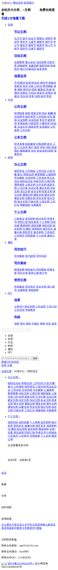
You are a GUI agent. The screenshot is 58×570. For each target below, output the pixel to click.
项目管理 (30, 116)
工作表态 (49, 232)
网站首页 (18, 2)
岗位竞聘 (29, 306)
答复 (31, 96)
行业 (10, 99)
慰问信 (27, 89)
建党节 (24, 45)
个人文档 (20, 212)
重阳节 (40, 48)
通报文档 (28, 194)
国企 (16, 150)
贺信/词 (24, 96)
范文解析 (19, 177)
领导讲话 (19, 171)
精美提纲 (19, 269)
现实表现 (33, 222)
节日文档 (20, 31)
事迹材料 (25, 225)
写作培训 (41, 256)
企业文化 (22, 126)
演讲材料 (37, 229)
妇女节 (32, 38)
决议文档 (25, 191)
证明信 (49, 93)
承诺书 (40, 93)
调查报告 (25, 205)
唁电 (34, 89)
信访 (33, 150)
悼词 (25, 86)
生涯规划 (44, 126)
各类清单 (42, 69)
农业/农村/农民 (45, 150)
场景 (17, 300)
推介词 (24, 69)
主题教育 (19, 62)
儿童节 (32, 42)
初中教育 (17, 528)
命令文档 (36, 191)
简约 (22, 323)
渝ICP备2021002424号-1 (21, 563)
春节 (25, 38)
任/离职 (27, 229)
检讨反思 (41, 218)
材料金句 (30, 269)
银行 (31, 147)
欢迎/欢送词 (32, 82)
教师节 (40, 45)
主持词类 (30, 177)
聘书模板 (48, 86)
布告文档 (39, 181)
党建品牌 (33, 65)
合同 (49, 116)
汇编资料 (51, 174)
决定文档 (24, 400)
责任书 (43, 120)
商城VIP (6, 362)
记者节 (32, 48)
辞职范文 (28, 232)
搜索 (35, 358)
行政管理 (33, 123)
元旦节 (18, 38)
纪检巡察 (41, 144)
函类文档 (29, 396)
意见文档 (41, 198)
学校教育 (30, 310)
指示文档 (46, 407)
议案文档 (30, 198)
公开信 (38, 86)
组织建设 (30, 144)
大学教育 (27, 528)
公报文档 (49, 181)
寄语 (49, 96)
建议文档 (44, 188)
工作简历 (19, 235)
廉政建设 (25, 150)
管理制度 (19, 113)
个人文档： (14, 416)
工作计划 (51, 306)
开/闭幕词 (19, 82)
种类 (10, 157)
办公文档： (14, 377)
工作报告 (30, 171)
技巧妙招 (30, 256)
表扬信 (52, 82)
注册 (9, 365)
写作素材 (20, 263)
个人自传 (41, 235)
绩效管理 (33, 126)
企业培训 (33, 120)
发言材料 (30, 218)
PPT (10, 293)
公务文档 (20, 137)
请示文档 (19, 403)
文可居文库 (15, 524)
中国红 (35, 323)
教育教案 (40, 174)
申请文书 (40, 432)
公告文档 (30, 184)
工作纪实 (29, 410)
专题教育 (36, 205)
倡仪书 (44, 82)
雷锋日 (40, 38)
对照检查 (30, 235)
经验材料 (22, 65)
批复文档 (47, 191)
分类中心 (7, 2)
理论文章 (22, 273)
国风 (28, 323)
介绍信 (32, 93)
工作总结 (41, 171)
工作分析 (25, 130)
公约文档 (41, 184)
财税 (27, 113)
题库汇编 (33, 273)
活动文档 (20, 55)
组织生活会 (26, 181)
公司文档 (20, 106)
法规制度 (22, 290)
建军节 (32, 45)
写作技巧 (20, 249)
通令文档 (49, 194)
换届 (54, 147)
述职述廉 (36, 225)
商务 (42, 323)
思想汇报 (22, 222)
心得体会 (19, 218)
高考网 (41, 524)
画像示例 (29, 425)
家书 (43, 96)
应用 (10, 24)
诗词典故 (41, 269)
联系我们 (29, 2)
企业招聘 (22, 120)
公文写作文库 (29, 524)
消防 (48, 147)
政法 (49, 144)
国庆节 (24, 48)
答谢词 (18, 86)
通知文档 (19, 198)
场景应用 (20, 76)
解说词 (32, 69)
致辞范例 (44, 65)
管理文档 (20, 280)
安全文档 (41, 286)
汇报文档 (44, 201)
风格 (17, 317)
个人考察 (44, 222)
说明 (37, 96)
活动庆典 (41, 62)
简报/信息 (28, 174)
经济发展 (19, 144)
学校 (42, 147)
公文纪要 (22, 188)
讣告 (31, 86)
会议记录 (33, 188)
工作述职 (40, 306)
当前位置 (6, 371)
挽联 (20, 89)
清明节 (49, 38)
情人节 (49, 45)
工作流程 (41, 116)
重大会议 (30, 62)
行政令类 (33, 201)
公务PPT (19, 306)
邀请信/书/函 (44, 89)
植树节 (40, 42)
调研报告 (19, 184)
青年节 (24, 42)
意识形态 (30, 286)
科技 (48, 323)
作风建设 (19, 286)
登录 (3, 365)
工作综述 (41, 177)
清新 (16, 323)
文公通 (5, 524)
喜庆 (54, 323)
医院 (36, 147)
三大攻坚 (22, 147)
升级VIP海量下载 (13, 18)
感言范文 (48, 229)
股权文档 (36, 113)
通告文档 (39, 194)
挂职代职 (47, 225)
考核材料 (33, 290)
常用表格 (22, 123)
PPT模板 (37, 528)
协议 (44, 113)
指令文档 (22, 201)
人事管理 (44, 123)
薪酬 (50, 113)
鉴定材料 (39, 232)
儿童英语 (50, 524)
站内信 (15, 362)
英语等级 (6, 528)
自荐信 (24, 93)
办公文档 (20, 164)
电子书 (43, 273)
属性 (10, 242)
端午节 (49, 42)
